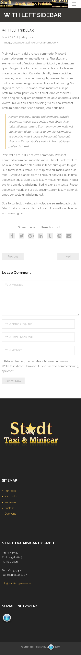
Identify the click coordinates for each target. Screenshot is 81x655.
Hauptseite (11, 496)
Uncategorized (21, 42)
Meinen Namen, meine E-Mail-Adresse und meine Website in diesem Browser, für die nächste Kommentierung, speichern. (40, 366)
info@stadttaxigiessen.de (16, 583)
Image (7, 42)
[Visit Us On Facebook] (7, 622)
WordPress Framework (44, 42)
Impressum (11, 502)
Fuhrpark (10, 490)
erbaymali (27, 37)
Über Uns (10, 513)
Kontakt (9, 508)
